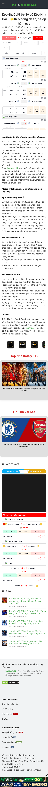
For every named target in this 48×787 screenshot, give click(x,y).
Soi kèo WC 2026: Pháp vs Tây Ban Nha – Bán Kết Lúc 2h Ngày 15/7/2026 (27, 632)
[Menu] (3, 4)
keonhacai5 (12, 168)
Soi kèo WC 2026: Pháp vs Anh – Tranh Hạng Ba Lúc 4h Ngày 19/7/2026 (27, 612)
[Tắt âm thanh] (44, 53)
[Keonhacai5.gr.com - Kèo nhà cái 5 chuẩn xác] (24, 4)
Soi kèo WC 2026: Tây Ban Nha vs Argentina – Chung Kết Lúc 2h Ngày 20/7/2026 (24, 389)
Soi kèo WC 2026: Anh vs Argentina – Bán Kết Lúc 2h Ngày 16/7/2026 (26, 622)
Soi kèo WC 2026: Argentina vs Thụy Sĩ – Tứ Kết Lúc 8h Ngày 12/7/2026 (27, 642)
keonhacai (30, 328)
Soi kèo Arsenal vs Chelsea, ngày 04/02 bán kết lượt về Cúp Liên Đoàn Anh (24, 445)
